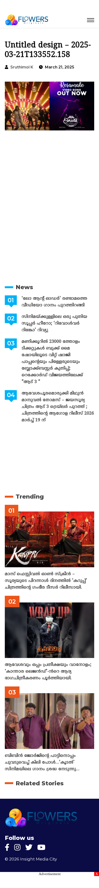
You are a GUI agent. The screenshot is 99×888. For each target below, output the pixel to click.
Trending (30, 496)
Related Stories (40, 783)
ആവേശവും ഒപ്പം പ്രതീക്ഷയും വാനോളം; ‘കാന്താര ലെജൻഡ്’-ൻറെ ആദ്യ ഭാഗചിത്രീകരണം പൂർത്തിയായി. (48, 671)
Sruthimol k (21, 67)
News (24, 287)
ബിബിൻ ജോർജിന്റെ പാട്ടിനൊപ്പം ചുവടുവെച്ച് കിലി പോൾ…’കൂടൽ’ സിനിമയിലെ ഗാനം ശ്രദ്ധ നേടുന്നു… (42, 762)
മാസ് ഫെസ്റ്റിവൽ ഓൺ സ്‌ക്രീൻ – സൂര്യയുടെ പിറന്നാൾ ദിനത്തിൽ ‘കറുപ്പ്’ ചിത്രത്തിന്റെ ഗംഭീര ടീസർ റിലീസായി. (46, 580)
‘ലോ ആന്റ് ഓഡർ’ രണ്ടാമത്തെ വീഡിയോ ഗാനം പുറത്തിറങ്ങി (54, 302)
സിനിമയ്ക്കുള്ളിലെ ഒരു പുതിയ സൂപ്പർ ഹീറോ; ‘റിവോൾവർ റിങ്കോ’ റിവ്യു (54, 323)
